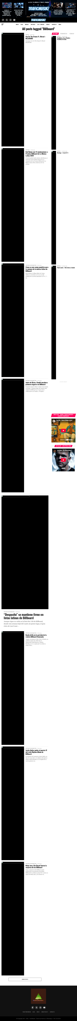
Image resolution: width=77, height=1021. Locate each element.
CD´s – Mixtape (40, 24)
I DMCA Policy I (44, 1012)
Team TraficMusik (26, 1012)
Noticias (33, 24)
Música (26, 24)
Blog (22, 24)
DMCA (60, 24)
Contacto (54, 24)
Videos (47, 24)
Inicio (17, 24)
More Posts (25, 979)
